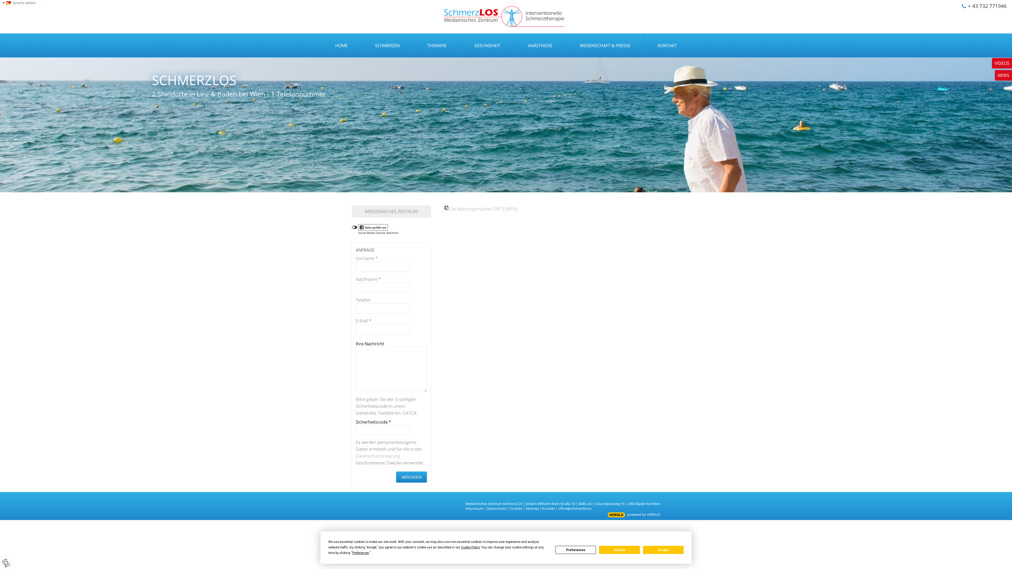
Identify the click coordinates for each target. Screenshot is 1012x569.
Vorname (367, 258)
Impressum (474, 508)
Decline (619, 550)
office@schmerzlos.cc (575, 508)
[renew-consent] (6, 563)
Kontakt (548, 508)
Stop (506, 177)
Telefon (363, 300)
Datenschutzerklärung (378, 456)
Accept (663, 550)
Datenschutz (497, 508)
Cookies (516, 508)
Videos (1002, 63)
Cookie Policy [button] (470, 547)
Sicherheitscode (373, 422)
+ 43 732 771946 (987, 5)
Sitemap (532, 508)
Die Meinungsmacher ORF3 (483, 209)
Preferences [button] (360, 553)
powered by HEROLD (643, 514)
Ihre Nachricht (370, 344)
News (1003, 75)
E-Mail (363, 321)
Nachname (368, 279)
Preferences (575, 550)
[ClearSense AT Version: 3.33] (616, 515)
